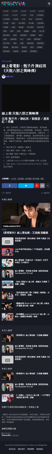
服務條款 (39, 449)
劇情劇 (5, 47)
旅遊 (18, 31)
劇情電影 (40, 43)
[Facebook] (10, 185)
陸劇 (5, 39)
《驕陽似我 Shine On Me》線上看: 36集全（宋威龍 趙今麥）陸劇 (32, 304)
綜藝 (21, 43)
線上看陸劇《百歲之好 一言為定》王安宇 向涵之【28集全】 (31, 261)
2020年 (14, 11)
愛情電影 (37, 39)
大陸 (31, 15)
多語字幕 (39, 19)
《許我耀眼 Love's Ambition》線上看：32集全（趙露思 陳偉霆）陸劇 (32, 315)
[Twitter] (26, 185)
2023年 (41, 11)
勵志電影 (15, 47)
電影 (15, 43)
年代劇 (5, 23)
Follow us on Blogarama (38, 445)
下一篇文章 (7, 193)
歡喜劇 (24, 51)
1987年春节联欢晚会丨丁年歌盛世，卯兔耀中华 (32, 250)
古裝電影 (6, 19)
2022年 (32, 11)
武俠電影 (40, 23)
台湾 (23, 19)
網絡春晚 (30, 43)
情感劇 (32, 35)
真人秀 (41, 31)
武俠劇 (5, 27)
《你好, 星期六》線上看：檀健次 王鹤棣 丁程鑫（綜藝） (32, 283)
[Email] (42, 185)
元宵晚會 (40, 15)
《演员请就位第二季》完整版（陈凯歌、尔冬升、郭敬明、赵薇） (32, 293)
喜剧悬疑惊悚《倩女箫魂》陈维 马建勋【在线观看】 (32, 239)
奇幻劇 (31, 23)
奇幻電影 (22, 23)
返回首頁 (12, 449)
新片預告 (6, 43)
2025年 (14, 15)
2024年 (5, 15)
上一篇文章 (45, 193)
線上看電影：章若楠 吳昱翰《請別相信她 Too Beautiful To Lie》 (31, 272)
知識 (13, 27)
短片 (21, 39)
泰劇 (34, 31)
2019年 (5, 11)
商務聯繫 (30, 449)
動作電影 (6, 35)
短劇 (28, 39)
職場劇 (39, 47)
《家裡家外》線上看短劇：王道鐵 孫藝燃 (25, 232)
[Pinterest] (36, 185)
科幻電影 (30, 27)
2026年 (23, 15)
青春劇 (21, 27)
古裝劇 (15, 19)
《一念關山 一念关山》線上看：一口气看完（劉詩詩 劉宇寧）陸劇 (32, 396)
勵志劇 (24, 47)
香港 (11, 31)
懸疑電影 (6, 51)
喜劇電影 (13, 39)
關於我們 (21, 449)
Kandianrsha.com (21, 445)
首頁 (3, 61)
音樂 (5, 31)
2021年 (23, 11)
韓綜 (31, 47)
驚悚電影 (33, 51)
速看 (40, 35)
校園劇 (26, 31)
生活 (30, 19)
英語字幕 (40, 27)
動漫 (15, 35)
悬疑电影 (23, 35)
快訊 (13, 23)
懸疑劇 (15, 51)
